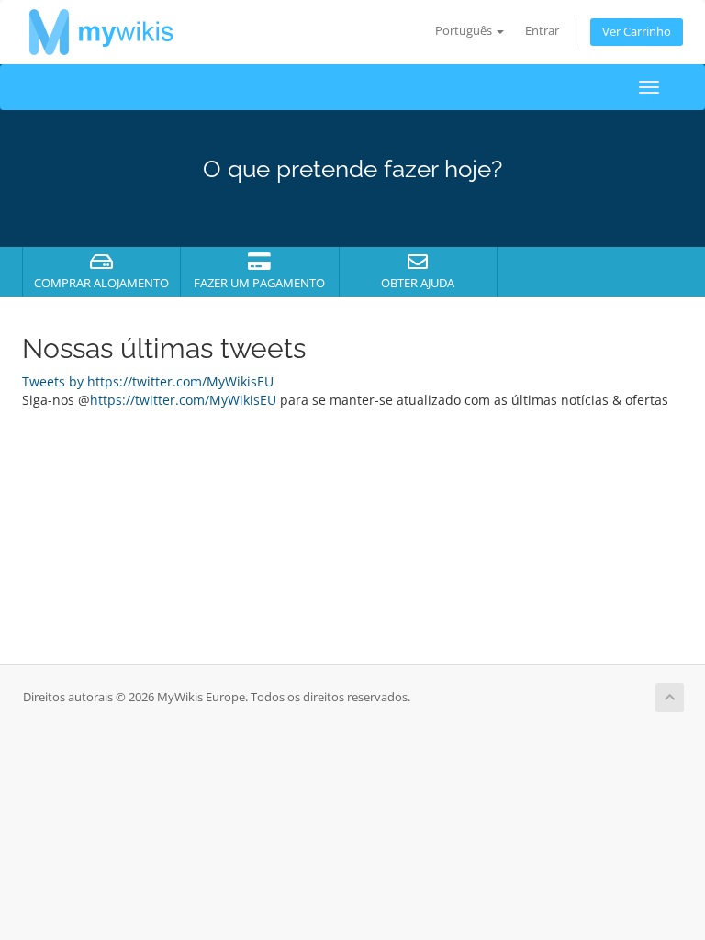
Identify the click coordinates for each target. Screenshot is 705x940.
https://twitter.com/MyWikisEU (183, 399)
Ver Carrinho (636, 31)
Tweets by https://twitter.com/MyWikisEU (148, 381)
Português (465, 31)
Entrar (542, 31)
